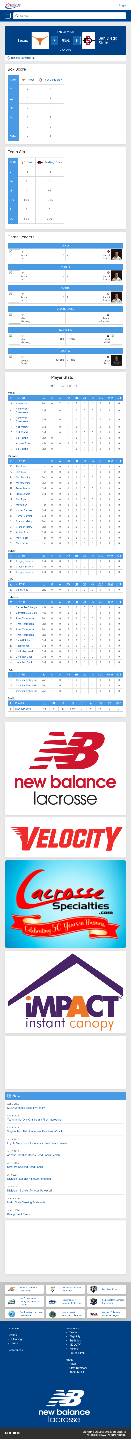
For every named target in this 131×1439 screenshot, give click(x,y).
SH (76, 397)
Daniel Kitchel (23, 640)
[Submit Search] (16, 15)
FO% (12, 200)
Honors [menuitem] (73, 1348)
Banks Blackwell (24, 651)
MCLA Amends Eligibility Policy (26, 1107)
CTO (100, 397)
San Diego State (54, 79)
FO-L (119, 397)
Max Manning (23, 477)
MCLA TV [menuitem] (75, 1344)
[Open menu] (8, 16)
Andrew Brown (24, 443)
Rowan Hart (22, 403)
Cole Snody (22, 589)
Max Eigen (21, 499)
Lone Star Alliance (110, 1289)
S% (11, 218)
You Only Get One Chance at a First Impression (34, 1119)
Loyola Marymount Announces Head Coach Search (37, 1143)
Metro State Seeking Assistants (26, 1202)
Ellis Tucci (21, 466)
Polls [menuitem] (14, 1343)
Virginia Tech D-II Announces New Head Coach (35, 1131)
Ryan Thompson (25, 618)
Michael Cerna (23, 708)
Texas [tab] (51, 386)
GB (11, 190)
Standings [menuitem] (17, 1339)
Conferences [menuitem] (15, 1350)
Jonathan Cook (24, 656)
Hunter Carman (24, 510)
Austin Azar (22, 532)
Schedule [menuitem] (13, 1328)
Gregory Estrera (24, 561)
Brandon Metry (24, 521)
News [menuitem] (72, 1363)
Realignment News (18, 1214)
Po (68, 397)
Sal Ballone (22, 438)
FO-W (110, 397)
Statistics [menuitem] (75, 1340)
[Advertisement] (65, 1062)
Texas (31, 79)
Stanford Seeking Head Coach (25, 1167)
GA (11, 181)
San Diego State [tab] (70, 386)
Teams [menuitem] (73, 1332)
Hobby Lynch (23, 645)
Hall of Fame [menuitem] (77, 1353)
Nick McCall (22, 427)
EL (44, 397)
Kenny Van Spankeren (22, 410)
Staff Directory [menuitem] (78, 1368)
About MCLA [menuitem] (76, 1372)
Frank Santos (23, 488)
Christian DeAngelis (26, 680)
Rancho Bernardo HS (23, 57)
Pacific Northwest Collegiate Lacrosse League (29, 1301)
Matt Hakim (22, 537)
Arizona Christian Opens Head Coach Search (33, 1155)
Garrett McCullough (26, 607)
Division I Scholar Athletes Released (29, 1178)
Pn (92, 397)
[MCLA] (13, 5)
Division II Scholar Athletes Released (29, 1190)
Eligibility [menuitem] (74, 1336)
